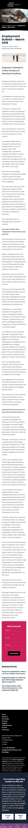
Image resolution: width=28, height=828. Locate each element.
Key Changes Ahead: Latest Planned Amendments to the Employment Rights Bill (12, 688)
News (14, 25)
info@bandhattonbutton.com (12, 750)
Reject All (20, 817)
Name (7, 630)
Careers (4, 727)
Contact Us (5, 730)
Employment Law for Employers (12, 48)
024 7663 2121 (10, 748)
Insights (9, 25)
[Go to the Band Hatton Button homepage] (14, 4)
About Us (5, 717)
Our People (5, 719)
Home (3, 25)
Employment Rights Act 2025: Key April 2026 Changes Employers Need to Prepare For (13, 680)
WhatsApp (5, 752)
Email (7, 638)
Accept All (7, 817)
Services (4, 721)
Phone (7, 645)
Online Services (7, 725)
